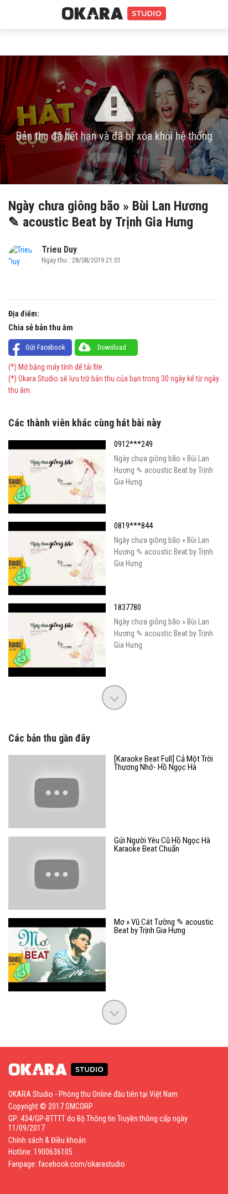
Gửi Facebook (45, 347)
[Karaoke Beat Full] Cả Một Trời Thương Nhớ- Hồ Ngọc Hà (163, 763)
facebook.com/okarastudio (81, 1164)
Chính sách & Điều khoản (47, 1140)
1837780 (127, 607)
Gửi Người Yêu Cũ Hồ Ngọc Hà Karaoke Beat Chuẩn (162, 845)
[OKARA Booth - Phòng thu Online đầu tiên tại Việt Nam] (114, 13)
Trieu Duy (59, 249)
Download (111, 347)
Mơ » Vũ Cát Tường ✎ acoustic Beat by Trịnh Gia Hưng (164, 926)
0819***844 (133, 526)
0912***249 (133, 444)
